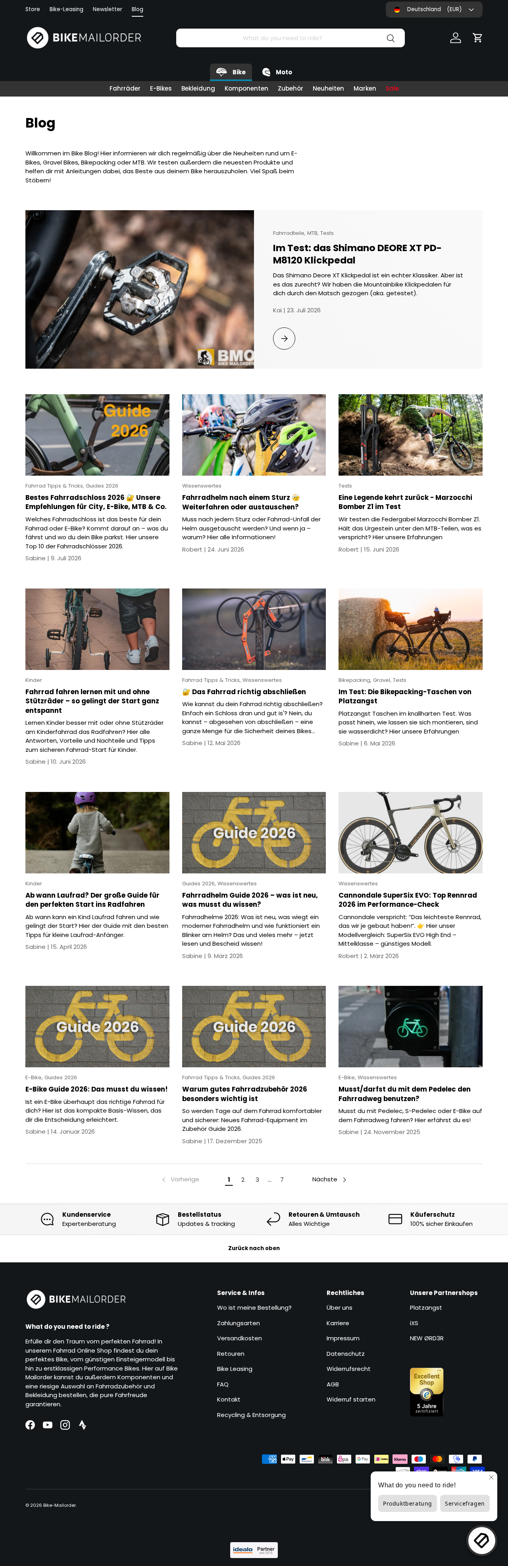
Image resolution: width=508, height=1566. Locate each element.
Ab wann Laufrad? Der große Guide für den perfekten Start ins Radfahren (92, 899)
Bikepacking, (356, 680)
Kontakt (229, 1400)
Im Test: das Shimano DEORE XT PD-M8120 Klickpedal (357, 254)
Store (32, 9)
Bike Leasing (234, 1369)
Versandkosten (239, 1338)
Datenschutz (346, 1353)
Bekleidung (198, 88)
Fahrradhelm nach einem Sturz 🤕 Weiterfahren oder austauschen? (241, 502)
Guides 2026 (102, 486)
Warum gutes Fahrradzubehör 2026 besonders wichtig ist (244, 1093)
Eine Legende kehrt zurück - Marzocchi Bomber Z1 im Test (405, 502)
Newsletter (107, 9)
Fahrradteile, (290, 233)
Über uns (339, 1308)
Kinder (33, 680)
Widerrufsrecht (349, 1369)
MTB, (313, 233)
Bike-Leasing (66, 9)
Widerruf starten (351, 1400)
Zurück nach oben (254, 1248)
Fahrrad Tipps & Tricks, (55, 486)
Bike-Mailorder (59, 1505)
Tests (327, 233)
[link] (180, 1180)
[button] (478, 37)
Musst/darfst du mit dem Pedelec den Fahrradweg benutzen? (405, 1093)
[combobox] (290, 38)
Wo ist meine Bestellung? (254, 1308)
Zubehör (290, 88)
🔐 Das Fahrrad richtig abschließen (244, 692)
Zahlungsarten (238, 1323)
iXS (414, 1323)
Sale (392, 88)
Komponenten (246, 88)
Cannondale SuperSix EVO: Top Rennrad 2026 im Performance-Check (408, 899)
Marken (365, 88)
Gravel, (383, 680)
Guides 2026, (199, 883)
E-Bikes (161, 88)
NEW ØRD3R (427, 1338)
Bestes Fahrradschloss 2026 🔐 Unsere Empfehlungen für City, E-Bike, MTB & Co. (96, 502)
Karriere (338, 1323)
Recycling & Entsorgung (251, 1415)
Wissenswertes (201, 486)
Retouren (230, 1353)
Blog (137, 9)
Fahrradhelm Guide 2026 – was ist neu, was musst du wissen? (250, 899)
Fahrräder (125, 88)
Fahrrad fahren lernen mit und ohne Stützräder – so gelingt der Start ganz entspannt (92, 701)
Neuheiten (328, 88)
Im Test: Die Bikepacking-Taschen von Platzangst (405, 696)
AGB (333, 1384)
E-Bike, (34, 1077)
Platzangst (426, 1308)
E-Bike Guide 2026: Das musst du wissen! (96, 1089)
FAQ (223, 1384)
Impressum (343, 1338)
